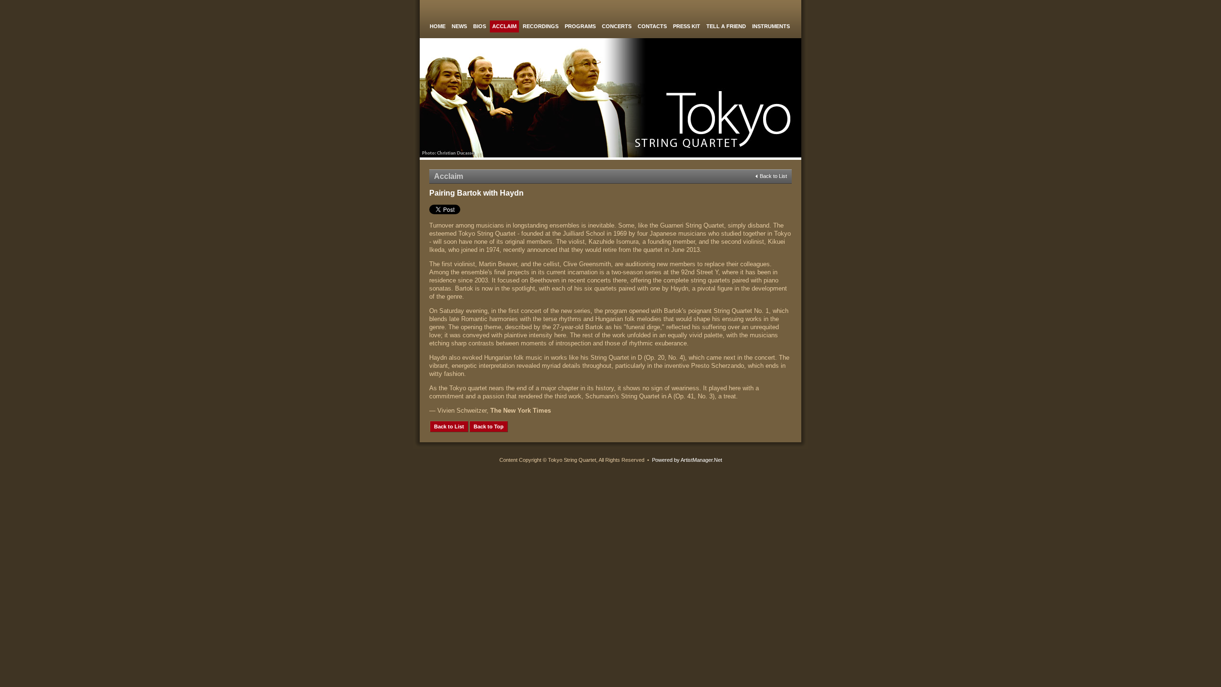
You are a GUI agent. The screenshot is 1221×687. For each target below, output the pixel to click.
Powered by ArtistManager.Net (687, 460)
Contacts (652, 26)
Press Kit (686, 26)
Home (437, 26)
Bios (479, 26)
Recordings (541, 26)
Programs (580, 26)
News (459, 26)
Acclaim (504, 26)
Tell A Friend (726, 26)
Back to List (773, 176)
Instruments (771, 26)
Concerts (616, 26)
